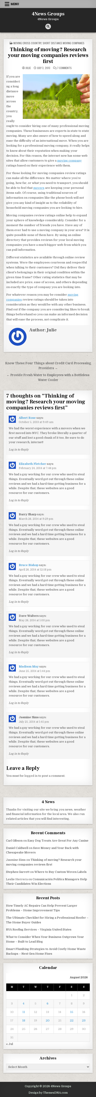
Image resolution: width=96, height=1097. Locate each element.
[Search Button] (48, 26)
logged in (31, 775)
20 (48, 1020)
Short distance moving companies (63, 43)
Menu (15, 4)
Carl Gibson (14, 840)
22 (71, 1020)
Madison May (29, 666)
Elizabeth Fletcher (32, 463)
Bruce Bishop (28, 565)
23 (84, 1020)
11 (23, 1012)
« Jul (9, 1044)
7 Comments (64, 68)
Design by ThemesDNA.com (48, 1092)
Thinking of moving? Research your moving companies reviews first (48, 55)
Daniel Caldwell (17, 848)
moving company (69, 160)
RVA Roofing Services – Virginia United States (38, 929)
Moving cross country (27, 43)
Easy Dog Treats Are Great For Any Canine (57, 840)
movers (38, 188)
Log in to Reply (19, 449)
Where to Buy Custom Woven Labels (60, 872)
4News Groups (48, 14)
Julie (28, 68)
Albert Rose (27, 417)
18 (23, 1020)
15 (71, 1012)
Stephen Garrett (17, 872)
